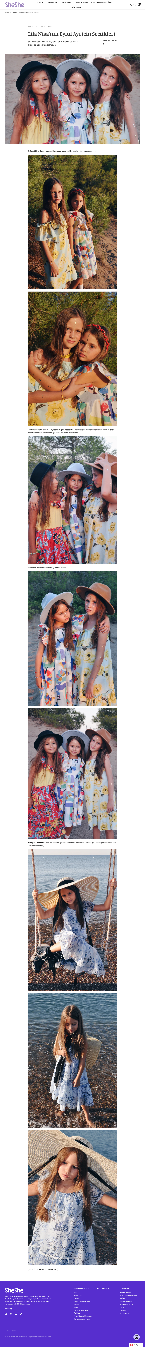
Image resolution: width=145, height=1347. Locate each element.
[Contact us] (136, 1337)
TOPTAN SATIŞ (103, 1288)
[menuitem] (40, 2)
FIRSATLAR (125, 1288)
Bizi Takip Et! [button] (10, 1309)
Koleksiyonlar (53, 2)
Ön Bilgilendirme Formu (82, 1319)
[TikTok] (22, 1314)
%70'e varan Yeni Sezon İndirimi (102, 2)
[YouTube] (17, 1314)
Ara (75, 1292)
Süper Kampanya (74, 7)
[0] (138, 4)
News (15, 12)
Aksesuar (123, 1310)
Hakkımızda (78, 1295)
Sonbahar (40, 1269)
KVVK (76, 1307)
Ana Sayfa (8, 12)
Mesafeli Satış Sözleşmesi (83, 1316)
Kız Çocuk (39, 2)
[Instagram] (12, 1314)
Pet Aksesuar (124, 1313)
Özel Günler (66, 2)
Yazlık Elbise (52, 1269)
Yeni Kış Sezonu (82, 2)
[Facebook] (7, 1314)
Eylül (31, 1269)
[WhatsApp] (104, 44)
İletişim (76, 1298)
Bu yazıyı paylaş (110, 40)
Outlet (122, 1307)
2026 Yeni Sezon (126, 1301)
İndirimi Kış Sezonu (126, 1304)
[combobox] (136, 1345)
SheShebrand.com (81, 1288)
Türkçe (136, 1345)
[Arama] (134, 4)
